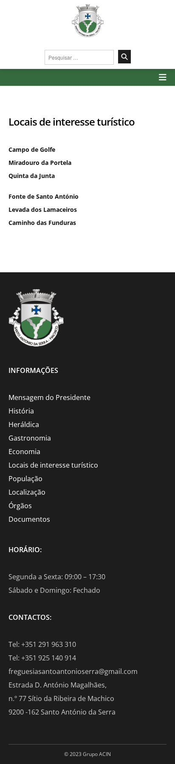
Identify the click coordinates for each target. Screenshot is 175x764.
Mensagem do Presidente (49, 397)
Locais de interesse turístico (53, 465)
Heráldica (23, 424)
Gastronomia (29, 438)
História (21, 411)
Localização (26, 492)
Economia (24, 451)
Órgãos (20, 505)
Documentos (29, 519)
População (25, 478)
